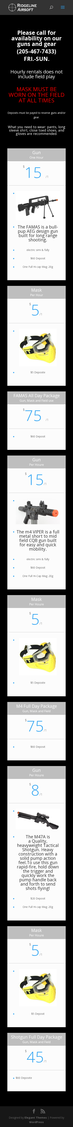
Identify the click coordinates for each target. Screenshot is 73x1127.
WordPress (36, 1122)
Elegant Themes (36, 1117)
